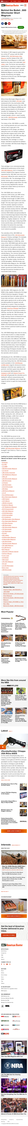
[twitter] (5, 23)
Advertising (3, 951)
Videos (2, 983)
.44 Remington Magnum (9, 537)
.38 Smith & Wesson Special (10, 552)
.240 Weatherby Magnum (9, 475)
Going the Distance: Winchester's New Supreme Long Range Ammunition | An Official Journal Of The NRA (7, 719)
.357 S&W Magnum (7, 545)
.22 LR (4, 493)
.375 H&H (19, 101)
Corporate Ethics (19, 1119)
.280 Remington (6, 525)
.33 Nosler (5, 483)
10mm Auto (5, 568)
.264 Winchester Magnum (9, 479)
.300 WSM (21, 576)
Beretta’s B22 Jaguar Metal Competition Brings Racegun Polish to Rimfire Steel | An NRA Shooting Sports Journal (13, 879)
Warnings (3, 1121)
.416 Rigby (5, 489)
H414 (16, 363)
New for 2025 (4, 891)
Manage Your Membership (7, 1002)
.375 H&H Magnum (7, 562)
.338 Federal (5, 499)
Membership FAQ (5, 1000)
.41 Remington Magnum (9, 539)
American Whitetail (12, 308)
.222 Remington (6, 531)
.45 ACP (4, 533)
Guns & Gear (7, 19)
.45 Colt (4, 564)
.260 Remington (6, 485)
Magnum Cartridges (14, 579)
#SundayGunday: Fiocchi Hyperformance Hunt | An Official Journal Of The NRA (21, 718)
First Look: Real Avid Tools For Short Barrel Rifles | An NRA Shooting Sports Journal (12, 873)
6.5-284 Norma (6, 547)
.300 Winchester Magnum (12, 448)
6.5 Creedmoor (6, 517)
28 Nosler (5, 463)
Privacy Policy (4, 1119)
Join (11, 1)
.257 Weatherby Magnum (9, 507)
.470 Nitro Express (7, 523)
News (2, 19)
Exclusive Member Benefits (7, 998)
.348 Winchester (6, 481)
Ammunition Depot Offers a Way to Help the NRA (9, 801)
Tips (2, 981)
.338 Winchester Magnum (9, 543)
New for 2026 (20, 870)
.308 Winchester (13, 117)
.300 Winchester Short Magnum (11, 576)
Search (2, 959)
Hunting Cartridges (18, 580)
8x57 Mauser (6, 550)
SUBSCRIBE (9, 935)
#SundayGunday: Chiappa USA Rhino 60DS (13, 752)
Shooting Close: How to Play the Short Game (9, 784)
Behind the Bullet (16, 581)
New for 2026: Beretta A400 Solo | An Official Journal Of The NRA (13, 867)
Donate (19, 1)
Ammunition (14, 583)
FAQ (2, 955)
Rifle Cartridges (7, 581)
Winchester (4, 176)
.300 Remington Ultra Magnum (11, 519)
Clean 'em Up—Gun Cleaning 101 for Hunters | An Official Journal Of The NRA (21, 698)
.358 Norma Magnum (8, 491)
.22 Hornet (5, 471)
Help (2, 957)
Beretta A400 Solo (6, 870)
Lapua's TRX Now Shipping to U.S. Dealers (8, 793)
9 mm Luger (5, 556)
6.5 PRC (4, 465)
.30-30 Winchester (7, 487)
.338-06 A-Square (7, 503)
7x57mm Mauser (7, 554)
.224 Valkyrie (6, 501)
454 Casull (5, 560)
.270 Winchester (6, 529)
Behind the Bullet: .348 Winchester (13, 606)
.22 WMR (4, 467)
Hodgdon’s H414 (6, 373)
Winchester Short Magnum (10, 577)
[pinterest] (9, 23)
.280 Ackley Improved (8, 473)
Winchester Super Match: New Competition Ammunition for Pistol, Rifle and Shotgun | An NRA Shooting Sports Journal (6, 700)
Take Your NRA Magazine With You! (12, 1056)
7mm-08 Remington (7, 495)
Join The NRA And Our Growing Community (10, 1075)
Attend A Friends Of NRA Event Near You (13, 1114)
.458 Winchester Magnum (9, 469)
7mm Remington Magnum (9, 521)
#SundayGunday (6, 897)
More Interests (15, 845)
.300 (18, 577)
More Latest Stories (17, 831)
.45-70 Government (7, 509)
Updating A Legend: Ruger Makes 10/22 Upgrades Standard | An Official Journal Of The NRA (13, 885)
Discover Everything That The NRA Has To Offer (14, 1095)
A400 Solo (13, 870)
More (10, 731)
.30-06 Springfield (7, 515)
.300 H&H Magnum (7, 170)
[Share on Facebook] (2, 23)
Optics (2, 979)
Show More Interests (17, 916)
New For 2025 (5, 848)
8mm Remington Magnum (9, 497)
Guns (2, 977)
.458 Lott (4, 477)
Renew (15, 1)
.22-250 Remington (7, 566)
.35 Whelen (5, 558)
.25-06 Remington (7, 513)
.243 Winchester (6, 541)
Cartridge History (7, 580)
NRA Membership (5, 996)
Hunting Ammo (6, 583)
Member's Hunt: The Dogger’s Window (7, 810)
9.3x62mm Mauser (7, 505)
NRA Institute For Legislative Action (9, 988)
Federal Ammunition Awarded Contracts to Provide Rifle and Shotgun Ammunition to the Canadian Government (9, 821)
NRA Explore (4, 991)
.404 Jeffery (5, 535)
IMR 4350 (6, 365)
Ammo (12, 19)
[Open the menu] (25, 5)
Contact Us (3, 953)
